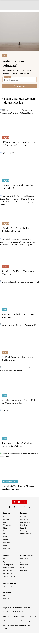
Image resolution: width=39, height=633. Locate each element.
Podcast (23, 528)
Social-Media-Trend (9, 481)
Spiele (5, 562)
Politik (5, 516)
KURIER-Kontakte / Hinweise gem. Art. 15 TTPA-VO (17, 626)
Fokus (5, 534)
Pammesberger (25, 534)
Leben (5, 537)
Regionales (7, 519)
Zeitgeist (5, 137)
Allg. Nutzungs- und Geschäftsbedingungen (18, 621)
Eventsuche (7, 570)
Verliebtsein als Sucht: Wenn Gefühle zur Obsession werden (19, 401)
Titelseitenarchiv (9, 576)
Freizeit (5, 266)
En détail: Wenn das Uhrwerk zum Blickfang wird (17, 358)
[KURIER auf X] (24, 507)
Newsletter (24, 525)
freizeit (5, 531)
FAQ (4, 596)
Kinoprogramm (8, 567)
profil (22, 562)
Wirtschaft (6, 525)
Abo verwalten (8, 587)
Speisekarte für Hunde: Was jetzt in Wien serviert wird (18, 272)
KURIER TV (24, 559)
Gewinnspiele (25, 522)
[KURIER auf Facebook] (9, 507)
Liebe (4, 309)
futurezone (24, 565)
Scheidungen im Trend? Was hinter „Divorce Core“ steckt (18, 444)
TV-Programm (8, 565)
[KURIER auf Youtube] (14, 507)
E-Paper (23, 516)
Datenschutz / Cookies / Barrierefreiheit (17, 616)
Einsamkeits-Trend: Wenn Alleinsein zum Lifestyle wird (18, 487)
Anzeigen (6, 590)
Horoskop (23, 531)
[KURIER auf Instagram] (19, 507)
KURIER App (24, 570)
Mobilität (6, 548)
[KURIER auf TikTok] (29, 507)
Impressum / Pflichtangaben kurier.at (16, 608)
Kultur (5, 539)
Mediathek (24, 519)
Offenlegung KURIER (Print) (13, 612)
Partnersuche (7, 573)
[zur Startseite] (19, 502)
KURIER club (7, 559)
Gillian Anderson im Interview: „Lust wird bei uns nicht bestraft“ (19, 144)
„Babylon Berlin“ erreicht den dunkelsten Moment (15, 229)
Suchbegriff (7, 77)
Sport (5, 522)
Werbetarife (7, 593)
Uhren (4, 352)
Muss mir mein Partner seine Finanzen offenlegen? (19, 315)
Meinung (6, 542)
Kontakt (6, 598)
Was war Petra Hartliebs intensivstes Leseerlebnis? (19, 186)
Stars (5, 528)
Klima (5, 545)
